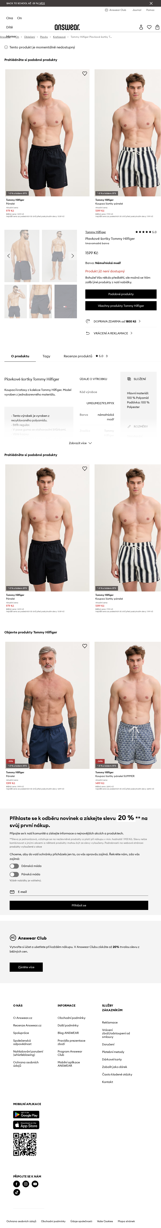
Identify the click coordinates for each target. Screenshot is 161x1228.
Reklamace (110, 1022)
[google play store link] (26, 1114)
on (19, 18)
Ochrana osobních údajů (26, 1064)
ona (9, 18)
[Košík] (157, 27)
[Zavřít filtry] (151, 3)
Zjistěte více (26, 967)
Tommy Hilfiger (95, 232)
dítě (9, 27)
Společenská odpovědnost (22, 1042)
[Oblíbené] (149, 27)
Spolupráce (21, 1033)
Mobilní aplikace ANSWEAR (69, 1064)
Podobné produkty (121, 294)
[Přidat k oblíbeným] (85, 73)
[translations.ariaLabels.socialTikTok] (16, 1192)
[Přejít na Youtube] (35, 1184)
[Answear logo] (67, 27)
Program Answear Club (70, 1053)
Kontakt (107, 1082)
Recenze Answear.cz (27, 1025)
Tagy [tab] (46, 356)
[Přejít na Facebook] (16, 1184)
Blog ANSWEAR (68, 1033)
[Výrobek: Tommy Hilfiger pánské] (47, 132)
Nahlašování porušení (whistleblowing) (28, 1053)
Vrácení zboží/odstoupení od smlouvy (116, 1033)
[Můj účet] (141, 27)
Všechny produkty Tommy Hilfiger (121, 306)
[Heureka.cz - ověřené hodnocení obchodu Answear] (29, 1209)
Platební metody (113, 1052)
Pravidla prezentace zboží (71, 1042)
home (11, 36)
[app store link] (26, 1124)
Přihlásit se (79, 905)
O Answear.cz (22, 1018)
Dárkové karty (112, 1059)
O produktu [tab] (20, 356)
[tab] (85, 356)
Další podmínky (68, 1025)
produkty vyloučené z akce (26, 846)
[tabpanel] (80, 404)
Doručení (108, 1044)
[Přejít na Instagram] (25, 1184)
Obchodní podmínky (72, 1018)
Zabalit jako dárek (114, 1067)
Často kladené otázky (117, 1074)
